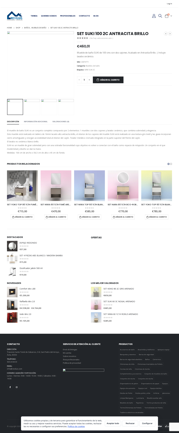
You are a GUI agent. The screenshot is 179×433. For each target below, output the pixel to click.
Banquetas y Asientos (128, 354)
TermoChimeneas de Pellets (130, 408)
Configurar (147, 423)
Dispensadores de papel (150, 383)
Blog (96, 16)
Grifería (156, 393)
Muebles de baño (93, 66)
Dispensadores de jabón (129, 383)
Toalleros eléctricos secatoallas (131, 412)
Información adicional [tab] (36, 121)
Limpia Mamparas (126, 398)
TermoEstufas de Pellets (153, 408)
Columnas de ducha (142, 369)
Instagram (16, 387)
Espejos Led (142, 388)
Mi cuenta (67, 353)
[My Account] (154, 16)
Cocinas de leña (126, 369)
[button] (168, 164)
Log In (169, 4)
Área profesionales (71, 359)
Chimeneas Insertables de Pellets (149, 364)
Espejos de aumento (127, 388)
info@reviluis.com (14, 369)
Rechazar (130, 423)
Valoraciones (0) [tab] (60, 121)
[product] (22, 185)
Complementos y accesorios (130, 374)
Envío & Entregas (70, 349)
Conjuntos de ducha (127, 379)
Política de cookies (76, 426)
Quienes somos (48, 16)
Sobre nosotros (69, 356)
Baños (147, 359)
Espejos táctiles (156, 388)
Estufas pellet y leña (142, 393)
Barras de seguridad (146, 354)
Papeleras (139, 403)
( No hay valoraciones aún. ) (101, 38)
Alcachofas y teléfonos (146, 350)
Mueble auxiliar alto (154, 398)
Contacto (84, 16)
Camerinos (157, 359)
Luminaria (140, 398)
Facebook (10, 387)
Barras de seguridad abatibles (131, 359)
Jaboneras (166, 393)
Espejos (165, 383)
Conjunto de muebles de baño (155, 374)
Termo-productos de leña (156, 403)
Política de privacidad (72, 363)
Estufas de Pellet (126, 393)
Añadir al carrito (110, 79)
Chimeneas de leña (127, 364)
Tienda (34, 16)
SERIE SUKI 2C (89, 70)
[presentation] (8, 64)
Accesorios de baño (127, 350)
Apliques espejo (163, 350)
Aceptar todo (113, 423)
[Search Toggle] (160, 16)
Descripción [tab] (13, 121)
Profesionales (67, 16)
